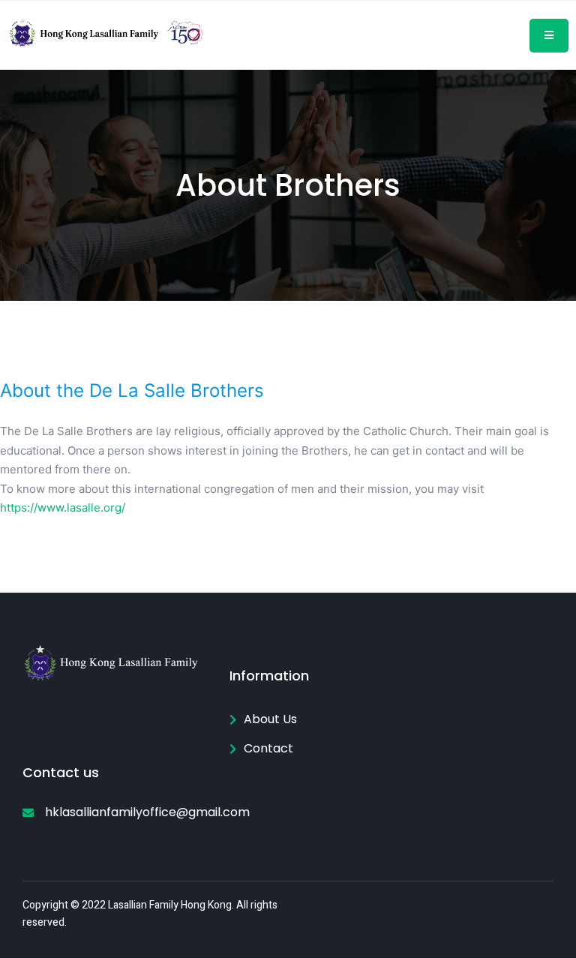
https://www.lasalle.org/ (62, 507)
